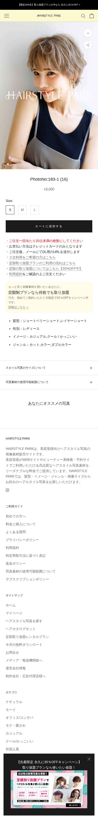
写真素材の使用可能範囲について (27, 382)
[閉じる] (89, 759)
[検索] (83, 16)
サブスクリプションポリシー (27, 579)
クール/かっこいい (19, 741)
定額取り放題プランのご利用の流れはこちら (42, 263)
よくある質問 (16, 532)
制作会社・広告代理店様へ (26, 676)
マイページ (14, 613)
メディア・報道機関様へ (24, 660)
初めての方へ (16, 516)
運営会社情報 (16, 668)
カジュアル (14, 733)
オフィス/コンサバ (19, 717)
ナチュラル (14, 702)
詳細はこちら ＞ (18, 307)
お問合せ (12, 652)
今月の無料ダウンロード (24, 644)
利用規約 (15, 274)
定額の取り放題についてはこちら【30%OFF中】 (46, 268)
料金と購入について (21, 524)
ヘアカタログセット (21, 629)
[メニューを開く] (6, 15)
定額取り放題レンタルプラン (27, 637)
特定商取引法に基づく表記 (26, 555)
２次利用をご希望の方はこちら (32, 257)
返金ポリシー (16, 563)
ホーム (11, 605)
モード (11, 710)
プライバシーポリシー (22, 540)
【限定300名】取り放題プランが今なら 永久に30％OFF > (49, 4)
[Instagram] (7, 490)
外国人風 (12, 749)
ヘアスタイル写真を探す (24, 621)
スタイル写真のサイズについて (26, 367)
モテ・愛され (16, 725)
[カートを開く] (92, 15)
